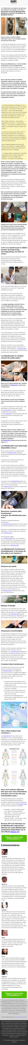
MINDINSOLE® (21, 348)
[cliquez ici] (14, 832)
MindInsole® (14, 385)
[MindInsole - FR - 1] (14, 26)
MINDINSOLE (7, 736)
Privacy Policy (17, 1017)
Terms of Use (24, 1017)
